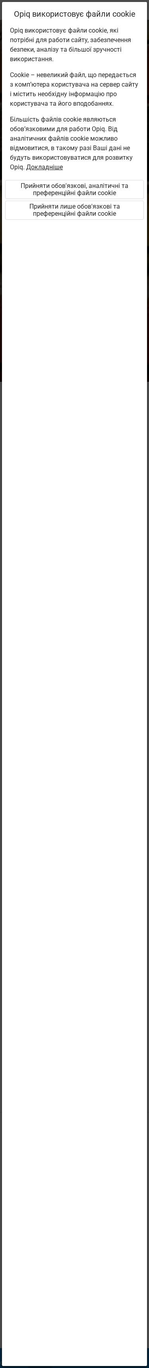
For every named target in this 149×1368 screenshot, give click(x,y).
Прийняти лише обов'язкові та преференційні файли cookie (74, 210)
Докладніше (44, 167)
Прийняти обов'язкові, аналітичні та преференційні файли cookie (74, 189)
